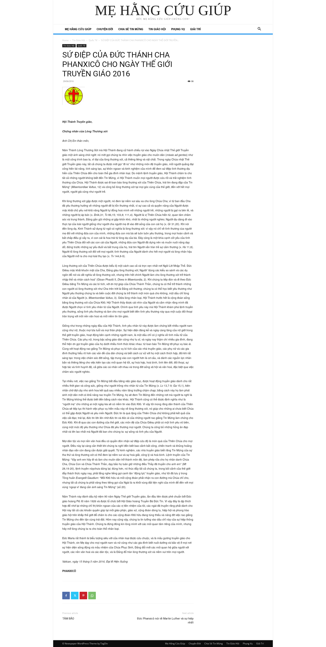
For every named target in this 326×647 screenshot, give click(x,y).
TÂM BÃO (68, 618)
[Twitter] (74, 595)
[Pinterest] (83, 595)
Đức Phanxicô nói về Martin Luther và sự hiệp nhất (165, 620)
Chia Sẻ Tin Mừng (130, 29)
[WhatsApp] (92, 595)
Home (65, 40)
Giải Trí (195, 29)
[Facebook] (66, 595)
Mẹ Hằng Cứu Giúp (78, 29)
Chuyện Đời (105, 29)
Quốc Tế (93, 40)
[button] (259, 29)
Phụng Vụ (178, 29)
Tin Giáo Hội (157, 29)
